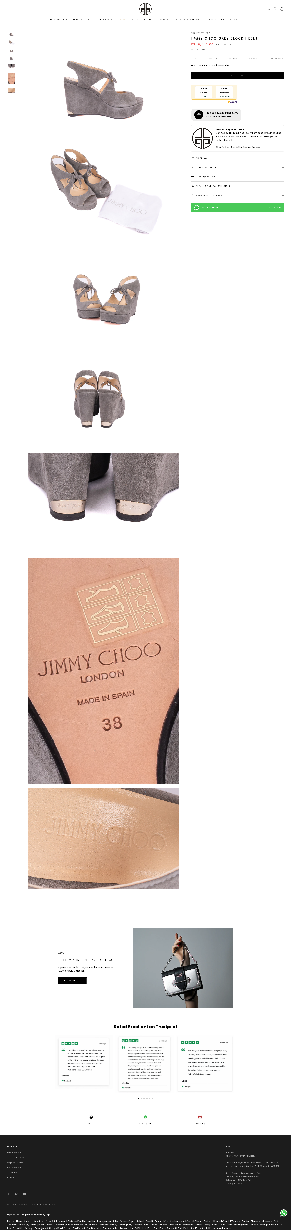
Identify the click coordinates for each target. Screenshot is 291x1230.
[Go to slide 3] (144, 1098)
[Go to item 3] (11, 50)
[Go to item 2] (11, 42)
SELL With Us (216, 19)
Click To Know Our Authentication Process (238, 147)
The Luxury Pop (200, 33)
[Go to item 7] (11, 90)
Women (77, 19)
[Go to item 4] (11, 59)
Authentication (141, 19)
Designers (163, 19)
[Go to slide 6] (152, 1098)
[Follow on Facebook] (8, 1194)
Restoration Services (189, 19)
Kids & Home (106, 19)
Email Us (200, 1124)
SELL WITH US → (72, 980)
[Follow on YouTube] (24, 1194)
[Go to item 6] (11, 78)
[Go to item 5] (11, 67)
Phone (91, 1124)
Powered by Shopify (45, 1204)
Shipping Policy (15, 1162)
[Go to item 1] (11, 34)
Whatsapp (145, 1124)
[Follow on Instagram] (16, 1194)
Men (90, 19)
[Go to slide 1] (138, 1098)
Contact (235, 19)
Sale (122, 19)
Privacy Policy (14, 1152)
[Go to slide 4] (147, 1098)
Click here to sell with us (219, 116)
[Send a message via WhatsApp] (284, 1213)
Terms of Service (16, 1157)
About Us (12, 1172)
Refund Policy (14, 1167)
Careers (11, 1177)
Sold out (237, 75)
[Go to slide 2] (141, 1098)
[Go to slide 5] (149, 1098)
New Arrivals (58, 19)
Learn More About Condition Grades (210, 65)
